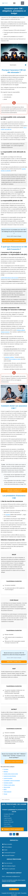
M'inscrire (14, 889)
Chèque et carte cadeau (9, 785)
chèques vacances (5, 331)
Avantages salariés (8, 782)
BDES (5, 789)
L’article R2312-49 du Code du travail (9, 277)
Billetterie (6, 771)
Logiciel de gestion (8, 778)
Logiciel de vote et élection (10, 776)
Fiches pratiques (8, 847)
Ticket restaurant (7, 791)
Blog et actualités (8, 844)
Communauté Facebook (9, 852)
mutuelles (8, 514)
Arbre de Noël (7, 787)
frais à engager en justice (15, 359)
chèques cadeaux (21, 330)
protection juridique (9, 357)
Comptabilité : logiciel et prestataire (12, 780)
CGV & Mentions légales (9, 866)
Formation (6, 769)
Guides (5, 849)
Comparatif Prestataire (9, 855)
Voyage (5, 794)
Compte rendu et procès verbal (11, 773)
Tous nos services (8, 863)
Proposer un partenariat (9, 868)
